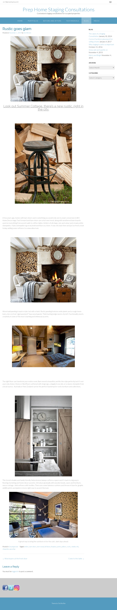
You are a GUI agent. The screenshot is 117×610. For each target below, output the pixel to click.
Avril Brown (27, 33)
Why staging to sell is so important (101, 44)
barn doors (32, 547)
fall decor (47, 547)
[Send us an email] (110, 2)
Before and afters (52, 21)
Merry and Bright (95, 55)
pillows (64, 547)
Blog (86, 21)
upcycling (12, 549)
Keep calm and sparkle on (98, 50)
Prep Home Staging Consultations (58, 9)
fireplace (53, 547)
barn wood (40, 547)
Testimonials (72, 21)
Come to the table (76, 559)
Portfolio (33, 21)
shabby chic (75, 547)
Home (20, 21)
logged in (15, 571)
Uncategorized (13, 547)
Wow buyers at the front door (15, 559)
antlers (26, 547)
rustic (69, 547)
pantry (59, 547)
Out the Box (61, 603)
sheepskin (6, 549)
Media (97, 21)
